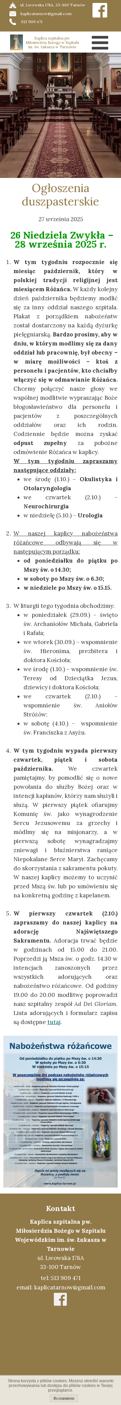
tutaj (54, 1022)
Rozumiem (63, 1398)
